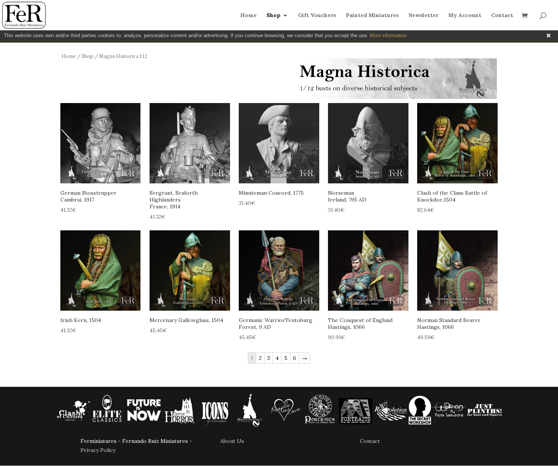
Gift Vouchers (317, 16)
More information (388, 35)
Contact (502, 16)
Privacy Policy (97, 450)
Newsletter (423, 16)
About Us (232, 441)
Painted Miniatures (372, 16)
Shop (273, 16)
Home (248, 16)
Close (548, 36)
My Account (464, 16)
